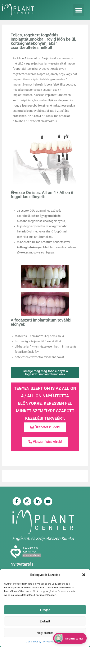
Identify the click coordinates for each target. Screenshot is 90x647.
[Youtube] (48, 501)
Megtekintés (45, 633)
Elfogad (45, 610)
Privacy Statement (53, 641)
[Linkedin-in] (37, 501)
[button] (84, 575)
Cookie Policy (33, 641)
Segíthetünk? (74, 638)
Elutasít (45, 621)
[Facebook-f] (17, 501)
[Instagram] (27, 501)
